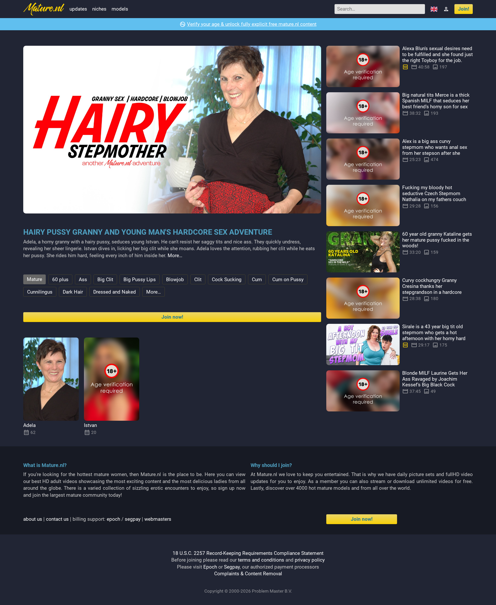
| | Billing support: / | (97, 519)
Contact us (57, 519)
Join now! (172, 317)
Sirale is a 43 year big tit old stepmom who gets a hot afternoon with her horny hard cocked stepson (434, 335)
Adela (29, 425)
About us (32, 519)
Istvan (90, 425)
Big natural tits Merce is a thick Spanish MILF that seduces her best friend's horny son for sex (436, 101)
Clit (198, 279)
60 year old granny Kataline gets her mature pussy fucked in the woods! (437, 240)
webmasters (157, 519)
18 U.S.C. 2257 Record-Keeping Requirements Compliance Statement (248, 553)
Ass (83, 279)
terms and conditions (261, 560)
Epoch (210, 567)
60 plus (60, 279)
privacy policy (310, 560)
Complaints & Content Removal (248, 574)
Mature (34, 279)
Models (120, 9)
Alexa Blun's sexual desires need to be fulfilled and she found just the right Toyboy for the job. (437, 54)
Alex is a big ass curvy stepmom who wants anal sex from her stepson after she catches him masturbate (434, 150)
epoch (113, 519)
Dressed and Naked (114, 292)
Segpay (232, 567)
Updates (78, 9)
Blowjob (175, 279)
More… (175, 255)
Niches (99, 9)
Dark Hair (73, 292)
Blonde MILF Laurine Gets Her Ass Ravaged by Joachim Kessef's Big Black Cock (434, 379)
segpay (133, 519)
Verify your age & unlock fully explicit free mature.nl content (251, 24)
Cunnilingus (39, 292)
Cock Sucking (227, 279)
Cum (257, 279)
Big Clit (105, 279)
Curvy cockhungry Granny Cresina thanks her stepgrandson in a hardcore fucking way (432, 289)
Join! (463, 9)
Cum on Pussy (288, 279)
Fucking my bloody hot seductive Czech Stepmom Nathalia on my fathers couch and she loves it (434, 196)
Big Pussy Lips (139, 279)
